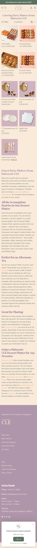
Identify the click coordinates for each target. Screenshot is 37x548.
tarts (12, 377)
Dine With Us (7, 438)
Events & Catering (8, 442)
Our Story (5, 449)
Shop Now (6, 435)
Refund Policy (7, 465)
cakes (8, 377)
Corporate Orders (8, 446)
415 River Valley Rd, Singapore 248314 (17, 511)
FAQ (3, 462)
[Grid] (31, 22)
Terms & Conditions (9, 469)
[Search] (6, 8)
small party (18, 192)
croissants (19, 377)
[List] (34, 22)
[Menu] (2, 8)
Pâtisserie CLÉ (7, 360)
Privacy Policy (7, 473)
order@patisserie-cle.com (17, 494)
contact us (12, 393)
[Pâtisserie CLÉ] (18, 8)
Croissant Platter (11, 327)
